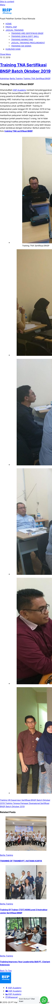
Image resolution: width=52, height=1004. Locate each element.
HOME (9, 23)
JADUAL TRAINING (15, 30)
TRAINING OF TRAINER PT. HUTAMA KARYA (21, 861)
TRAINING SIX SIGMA (21, 46)
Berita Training (16, 78)
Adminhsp (4, 78)
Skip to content (7, 1)
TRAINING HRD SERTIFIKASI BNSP (27, 33)
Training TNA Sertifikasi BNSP (36, 78)
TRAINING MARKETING (22, 39)
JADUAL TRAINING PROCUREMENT (28, 42)
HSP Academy (19, 90)
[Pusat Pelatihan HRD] (7, 15)
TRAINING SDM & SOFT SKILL (25, 36)
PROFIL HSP (11, 27)
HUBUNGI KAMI (13, 49)
